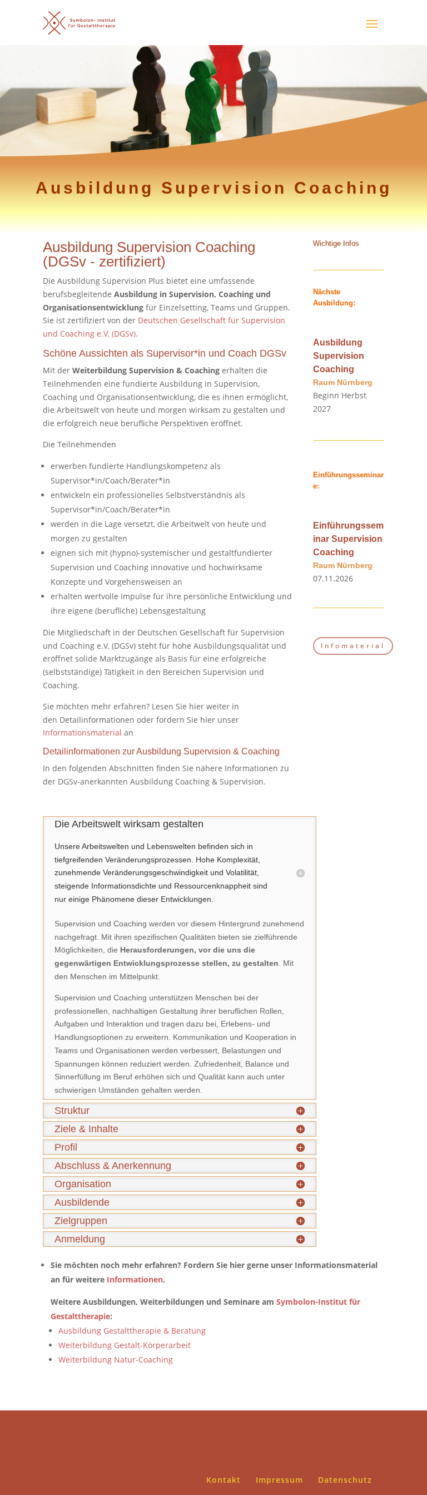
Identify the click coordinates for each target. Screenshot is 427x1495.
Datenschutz (345, 1479)
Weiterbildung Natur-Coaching (115, 1359)
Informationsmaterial (82, 732)
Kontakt (223, 1479)
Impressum (279, 1479)
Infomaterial (353, 645)
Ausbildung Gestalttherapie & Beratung (132, 1330)
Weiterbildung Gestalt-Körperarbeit (124, 1345)
